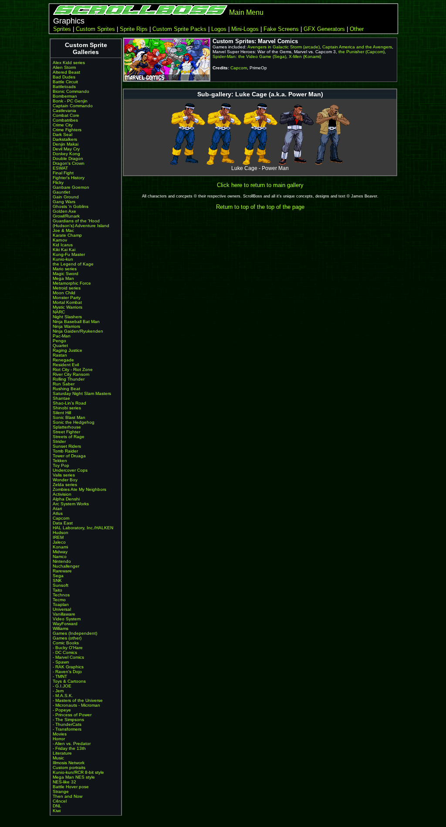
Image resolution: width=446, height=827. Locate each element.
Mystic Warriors (67, 307)
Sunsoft (60, 585)
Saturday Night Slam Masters (82, 393)
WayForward (65, 623)
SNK (57, 580)
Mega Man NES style (74, 777)
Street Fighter (66, 431)
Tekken (60, 460)
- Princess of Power (72, 714)
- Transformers (67, 729)
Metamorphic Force (72, 283)
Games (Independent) (75, 633)
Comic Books (66, 642)
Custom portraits (69, 767)
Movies (60, 734)
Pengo (59, 340)
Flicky (58, 182)
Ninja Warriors (66, 326)
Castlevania (64, 110)
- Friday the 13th (69, 748)
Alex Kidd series (69, 62)
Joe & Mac (63, 230)
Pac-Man (62, 336)
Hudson (60, 532)
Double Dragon (68, 158)
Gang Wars (64, 201)
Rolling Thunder (68, 379)
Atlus (58, 513)
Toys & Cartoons (69, 681)
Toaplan (61, 604)
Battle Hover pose (71, 786)
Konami (60, 547)
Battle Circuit (65, 81)
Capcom (61, 518)
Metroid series (67, 288)
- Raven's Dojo (67, 671)
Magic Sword (65, 273)
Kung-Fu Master (69, 254)
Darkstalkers (65, 139)
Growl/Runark (66, 216)
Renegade (63, 359)
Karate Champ (67, 235)
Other (357, 29)
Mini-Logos (245, 29)
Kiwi (57, 810)
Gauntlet (61, 192)
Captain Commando (73, 105)
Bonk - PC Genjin (70, 101)
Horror (59, 738)
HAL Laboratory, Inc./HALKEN (83, 527)
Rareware (62, 570)
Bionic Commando (71, 91)
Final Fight (63, 172)
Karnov (60, 240)
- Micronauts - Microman (76, 705)
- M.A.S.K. (63, 695)
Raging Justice (67, 350)
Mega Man (63, 278)
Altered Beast (66, 72)
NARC (59, 312)
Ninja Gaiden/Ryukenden (78, 331)
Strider (59, 441)
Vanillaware (64, 614)
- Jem (58, 690)
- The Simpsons (68, 719)
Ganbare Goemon (71, 187)
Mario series (65, 268)
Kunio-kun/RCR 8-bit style (78, 772)
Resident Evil (66, 364)
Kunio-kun (63, 259)
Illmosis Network (68, 762)
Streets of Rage (68, 436)
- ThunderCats (67, 724)
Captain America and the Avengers (357, 46)
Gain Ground (66, 196)
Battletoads (64, 86)
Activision (62, 494)
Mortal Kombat (67, 302)
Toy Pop (61, 465)
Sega (58, 575)
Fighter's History (68, 177)
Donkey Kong (66, 153)
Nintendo (62, 561)
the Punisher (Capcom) (361, 51)
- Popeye (62, 710)
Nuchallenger (66, 566)
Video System (67, 618)
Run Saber (63, 383)
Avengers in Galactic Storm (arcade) (283, 46)
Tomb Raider (65, 451)
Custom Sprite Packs (179, 29)
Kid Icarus (63, 244)
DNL (57, 805)
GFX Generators (324, 29)
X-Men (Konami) (305, 56)
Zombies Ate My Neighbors (79, 489)
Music (58, 758)
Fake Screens (281, 29)
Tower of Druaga (69, 455)
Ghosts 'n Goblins (70, 206)
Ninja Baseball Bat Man (76, 321)
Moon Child (64, 292)
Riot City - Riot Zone (73, 369)
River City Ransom (71, 374)
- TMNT (60, 676)
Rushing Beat (66, 388)
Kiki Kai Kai (64, 249)
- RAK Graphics (68, 666)
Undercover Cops (70, 470)
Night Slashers (67, 316)
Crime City (63, 125)
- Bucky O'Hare (68, 647)
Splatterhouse (67, 427)
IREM (58, 537)
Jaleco (59, 542)
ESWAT (60, 168)
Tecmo (59, 599)
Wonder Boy (65, 479)
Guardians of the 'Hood (76, 220)
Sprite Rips (134, 29)
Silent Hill (62, 412)
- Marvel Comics (68, 657)
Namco (60, 556)
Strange (61, 791)
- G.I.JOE (62, 686)
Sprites (62, 29)
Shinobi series (67, 407)
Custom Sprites (95, 29)
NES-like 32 (64, 781)
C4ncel (60, 801)
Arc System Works (71, 503)
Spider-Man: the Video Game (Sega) (249, 56)
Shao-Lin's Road (69, 403)
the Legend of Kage (73, 264)
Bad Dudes (64, 77)
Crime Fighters (67, 129)
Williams (60, 628)
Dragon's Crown (68, 163)
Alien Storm (64, 67)
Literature (62, 753)
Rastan (60, 355)
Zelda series (65, 484)
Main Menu (246, 12)
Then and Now (67, 796)
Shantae (61, 398)
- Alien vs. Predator (72, 743)
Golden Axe (64, 211)
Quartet (60, 345)
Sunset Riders (67, 446)
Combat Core (66, 115)
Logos (218, 29)
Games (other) (67, 638)
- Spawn (61, 662)
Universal (62, 609)
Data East (63, 523)
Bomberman (65, 96)
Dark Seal (62, 134)
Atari (57, 508)
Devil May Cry (66, 148)
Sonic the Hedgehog (74, 422)
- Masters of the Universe (78, 700)
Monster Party (67, 297)
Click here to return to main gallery (260, 185)
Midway (60, 551)
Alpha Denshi (66, 499)
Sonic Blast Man (69, 417)
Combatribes (65, 120)
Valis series (64, 475)
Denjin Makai (65, 144)
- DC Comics (65, 652)
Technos (61, 594)
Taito (57, 590)
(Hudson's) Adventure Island (81, 225)
